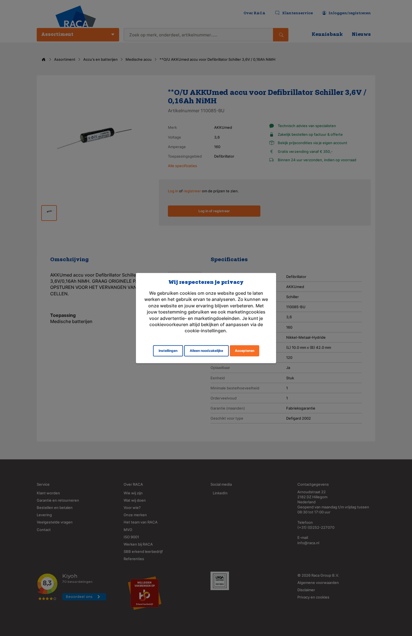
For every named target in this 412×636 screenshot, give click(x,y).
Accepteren (244, 351)
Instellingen (168, 351)
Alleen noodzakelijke (206, 351)
